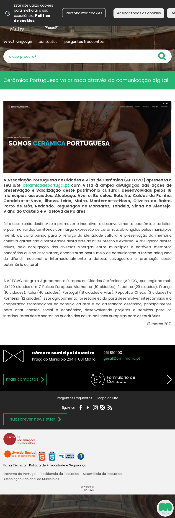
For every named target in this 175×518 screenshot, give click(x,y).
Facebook (80, 407)
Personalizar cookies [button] (84, 13)
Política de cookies (32, 18)
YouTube (88, 407)
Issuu (102, 407)
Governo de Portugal (19, 473)
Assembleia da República (102, 473)
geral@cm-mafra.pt (121, 358)
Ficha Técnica (14, 465)
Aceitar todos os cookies (139, 13)
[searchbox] (87, 56)
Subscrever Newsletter (32, 419)
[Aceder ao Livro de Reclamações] (19, 441)
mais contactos (22, 379)
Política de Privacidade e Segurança (57, 465)
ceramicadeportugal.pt (46, 185)
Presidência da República (59, 473)
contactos (48, 41)
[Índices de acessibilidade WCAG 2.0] (61, 456)
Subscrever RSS (109, 407)
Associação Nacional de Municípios (31, 479)
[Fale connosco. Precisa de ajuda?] (123, 508)
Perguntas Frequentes (74, 398)
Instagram (95, 407)
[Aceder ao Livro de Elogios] (20, 456)
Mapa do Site (108, 398)
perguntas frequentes (84, 41)
